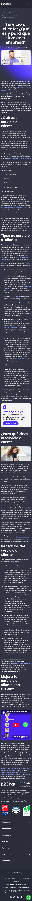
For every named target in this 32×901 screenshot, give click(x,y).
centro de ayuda (20, 359)
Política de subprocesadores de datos (16, 884)
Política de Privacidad (9, 878)
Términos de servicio (23, 878)
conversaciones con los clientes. (19, 158)
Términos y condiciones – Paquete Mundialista (16, 887)
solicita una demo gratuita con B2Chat (14, 208)
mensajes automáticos (11, 328)
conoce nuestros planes (22, 663)
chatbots (17, 297)
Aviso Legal (16, 881)
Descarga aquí (11, 423)
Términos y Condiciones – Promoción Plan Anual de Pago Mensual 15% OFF (15, 891)
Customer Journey (22, 537)
